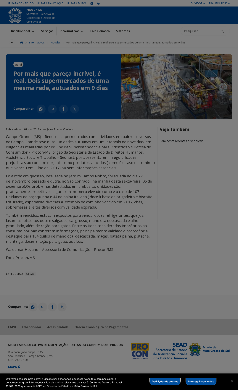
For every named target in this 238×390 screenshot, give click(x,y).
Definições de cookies (165, 381)
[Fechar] (232, 381)
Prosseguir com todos (201, 381)
